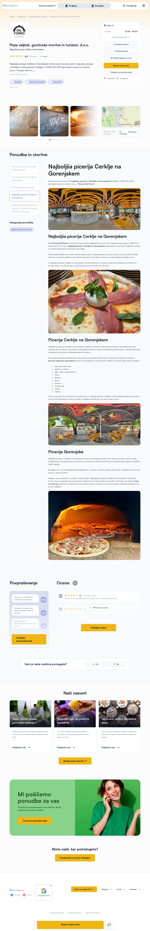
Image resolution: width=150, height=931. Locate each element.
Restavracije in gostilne (21, 229)
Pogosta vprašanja (92, 913)
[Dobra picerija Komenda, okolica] (84, 121)
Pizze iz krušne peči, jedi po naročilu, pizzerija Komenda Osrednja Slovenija (24, 208)
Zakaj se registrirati (83, 889)
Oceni (44, 56)
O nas (119, 889)
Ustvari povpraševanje (34, 820)
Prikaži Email (122, 51)
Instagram (124, 78)
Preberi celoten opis (18, 74)
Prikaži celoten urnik (120, 37)
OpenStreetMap (125, 124)
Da (96, 664)
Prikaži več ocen (100, 607)
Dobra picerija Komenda (23, 187)
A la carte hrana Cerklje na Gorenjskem (24, 178)
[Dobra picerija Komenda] (24, 121)
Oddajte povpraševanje (121, 72)
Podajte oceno (99, 627)
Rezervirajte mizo (121, 65)
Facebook (111, 78)
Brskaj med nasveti (73, 760)
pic (87, 470)
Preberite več (19, 747)
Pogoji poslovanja (57, 913)
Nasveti (105, 889)
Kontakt (133, 889)
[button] (50, 139)
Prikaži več (14, 87)
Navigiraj (132, 132)
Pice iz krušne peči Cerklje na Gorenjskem (24, 168)
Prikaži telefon (122, 44)
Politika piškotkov (75, 913)
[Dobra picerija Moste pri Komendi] (54, 121)
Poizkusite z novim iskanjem (75, 857)
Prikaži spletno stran (122, 58)
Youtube (29, 895)
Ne (117, 664)
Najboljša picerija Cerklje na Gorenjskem (24, 196)
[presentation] (16, 123)
